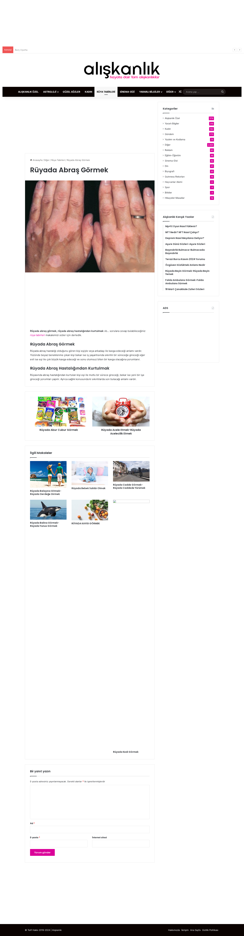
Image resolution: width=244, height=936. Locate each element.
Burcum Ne (20, 49)
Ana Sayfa (195, 930)
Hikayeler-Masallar (175, 198)
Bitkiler (168, 192)
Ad (32, 823)
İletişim (185, 930)
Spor (167, 187)
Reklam (169, 150)
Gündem (169, 134)
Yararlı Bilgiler (149, 91)
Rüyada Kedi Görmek (125, 752)
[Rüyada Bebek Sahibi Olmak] (90, 473)
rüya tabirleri (37, 335)
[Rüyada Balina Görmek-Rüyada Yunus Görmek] (48, 510)
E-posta (35, 837)
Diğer (169, 91)
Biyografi (169, 171)
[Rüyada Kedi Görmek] (131, 624)
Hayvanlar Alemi (173, 182)
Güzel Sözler (71, 91)
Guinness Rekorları (175, 176)
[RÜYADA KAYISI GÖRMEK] (90, 510)
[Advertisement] (122, 23)
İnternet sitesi (99, 837)
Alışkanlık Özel (28, 91)
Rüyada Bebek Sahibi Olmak (88, 488)
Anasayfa (37, 160)
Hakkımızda (174, 930)
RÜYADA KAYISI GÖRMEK (86, 523)
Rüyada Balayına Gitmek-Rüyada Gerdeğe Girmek (45, 492)
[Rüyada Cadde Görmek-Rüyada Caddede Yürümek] (131, 471)
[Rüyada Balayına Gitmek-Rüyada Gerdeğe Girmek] (48, 474)
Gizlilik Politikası (210, 930)
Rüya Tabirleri (106, 91)
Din (166, 166)
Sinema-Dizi (127, 91)
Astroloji (49, 91)
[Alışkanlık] (122, 70)
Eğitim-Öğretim (173, 155)
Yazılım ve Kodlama (175, 139)
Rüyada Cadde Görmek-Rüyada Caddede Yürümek (129, 486)
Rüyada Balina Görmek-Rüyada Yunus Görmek (44, 524)
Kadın (88, 91)
